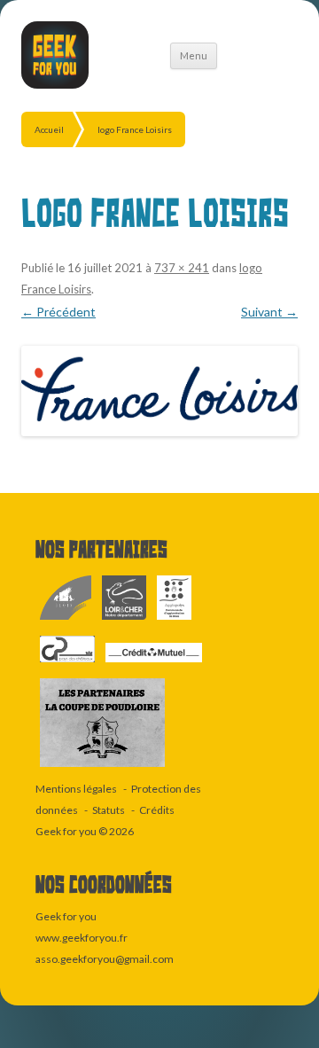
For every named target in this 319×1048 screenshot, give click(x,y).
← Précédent (58, 311)
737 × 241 (181, 268)
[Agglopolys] (174, 620)
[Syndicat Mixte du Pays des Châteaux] (68, 662)
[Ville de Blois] (66, 620)
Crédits (157, 810)
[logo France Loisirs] (159, 391)
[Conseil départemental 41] (124, 620)
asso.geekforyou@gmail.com (104, 959)
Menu (193, 55)
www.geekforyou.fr (81, 937)
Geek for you (66, 831)
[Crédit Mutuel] (153, 662)
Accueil (49, 129)
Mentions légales (76, 788)
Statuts (108, 810)
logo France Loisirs (134, 129)
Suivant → (269, 311)
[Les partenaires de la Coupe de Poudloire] (102, 767)
